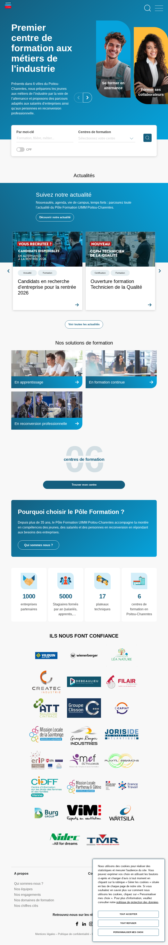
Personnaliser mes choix (128, 932)
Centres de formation (94, 132)
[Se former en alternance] (113, 59)
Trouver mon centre (84, 484)
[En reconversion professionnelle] (46, 410)
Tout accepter (128, 914)
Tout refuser (128, 923)
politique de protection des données (137, 902)
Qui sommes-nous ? (28, 883)
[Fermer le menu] (159, 8)
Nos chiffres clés (26, 905)
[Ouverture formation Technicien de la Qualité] (120, 271)
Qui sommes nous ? (38, 545)
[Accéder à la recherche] (147, 8)
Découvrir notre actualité (54, 217)
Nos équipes (23, 889)
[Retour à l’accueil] (8, 8)
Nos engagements (27, 894)
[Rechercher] (147, 138)
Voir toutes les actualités (84, 324)
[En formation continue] (121, 369)
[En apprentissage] (46, 369)
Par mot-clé (25, 132)
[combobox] (78, 138)
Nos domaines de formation (34, 900)
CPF (29, 149)
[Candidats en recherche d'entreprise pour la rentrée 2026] (47, 271)
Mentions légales (45, 934)
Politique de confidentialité (73, 934)
